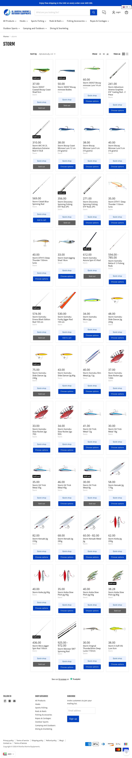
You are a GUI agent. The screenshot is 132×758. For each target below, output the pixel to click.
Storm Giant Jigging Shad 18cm (66, 259)
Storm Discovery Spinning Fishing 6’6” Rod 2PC (65, 204)
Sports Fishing (38, 21)
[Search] (93, 12)
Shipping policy (37, 740)
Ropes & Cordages (98, 21)
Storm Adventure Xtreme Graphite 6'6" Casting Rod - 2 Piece (117, 91)
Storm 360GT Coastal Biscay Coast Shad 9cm (41, 89)
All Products (9, 21)
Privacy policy (8, 740)
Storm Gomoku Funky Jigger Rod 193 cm (65, 319)
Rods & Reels (56, 21)
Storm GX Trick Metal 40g (64, 486)
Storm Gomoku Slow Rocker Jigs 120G (115, 375)
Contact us (7, 743)
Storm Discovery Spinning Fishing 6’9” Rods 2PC (90, 204)
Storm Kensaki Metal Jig (92, 540)
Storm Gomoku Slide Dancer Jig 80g (66, 374)
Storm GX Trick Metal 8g (89, 486)
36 (104, 54)
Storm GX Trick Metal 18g (115, 430)
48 (107, 54)
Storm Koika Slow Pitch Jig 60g (91, 593)
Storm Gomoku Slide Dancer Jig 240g (39, 375)
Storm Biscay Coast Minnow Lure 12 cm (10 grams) (67, 148)
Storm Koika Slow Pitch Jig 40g (65, 593)
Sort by (33, 54)
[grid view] (123, 54)
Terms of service (22, 740)
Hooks (23, 21)
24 (100, 54)
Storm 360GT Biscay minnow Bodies (67, 88)
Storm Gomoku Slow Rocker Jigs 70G (39, 431)
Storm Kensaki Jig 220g (40, 540)
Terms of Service (20, 743)
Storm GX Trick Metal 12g (89, 430)
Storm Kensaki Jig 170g (116, 486)
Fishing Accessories (76, 21)
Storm (34, 95)
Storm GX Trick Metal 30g (39, 486)
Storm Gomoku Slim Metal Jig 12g (92, 374)
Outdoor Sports (10, 28)
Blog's (61, 740)
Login (118, 12)
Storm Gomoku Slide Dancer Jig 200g (115, 319)
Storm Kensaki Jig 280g (65, 540)
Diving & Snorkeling (59, 28)
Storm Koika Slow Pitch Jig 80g (116, 593)
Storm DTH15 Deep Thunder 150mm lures (41, 260)
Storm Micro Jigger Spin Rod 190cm (40, 647)
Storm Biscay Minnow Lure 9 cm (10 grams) (91, 148)
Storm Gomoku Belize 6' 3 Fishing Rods (116, 263)
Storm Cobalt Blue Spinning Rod (40, 202)
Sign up (73, 718)
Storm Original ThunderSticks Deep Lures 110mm (92, 648)
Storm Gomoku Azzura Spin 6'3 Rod (92, 259)
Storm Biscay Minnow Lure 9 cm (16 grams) (116, 148)
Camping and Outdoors (34, 28)
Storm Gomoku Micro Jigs (90, 318)
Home (6, 36)
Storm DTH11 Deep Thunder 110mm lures (117, 204)
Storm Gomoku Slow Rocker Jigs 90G (65, 431)
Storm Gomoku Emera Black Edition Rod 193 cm (41, 319)
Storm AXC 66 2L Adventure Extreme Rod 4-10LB (41, 148)
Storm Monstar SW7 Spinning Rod (67, 650)
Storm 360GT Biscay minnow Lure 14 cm (92, 84)
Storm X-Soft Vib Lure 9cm (115, 647)
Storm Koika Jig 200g (115, 540)
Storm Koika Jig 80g (41, 592)
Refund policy (51, 740)
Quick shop (41, 102)
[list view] (127, 54)
